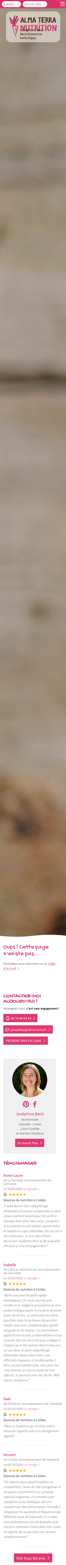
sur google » (31, 1189)
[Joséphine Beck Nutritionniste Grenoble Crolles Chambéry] (29, 1096)
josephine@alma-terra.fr (25, 1029)
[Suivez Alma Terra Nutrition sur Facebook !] (35, 1104)
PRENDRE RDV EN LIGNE (24, 1041)
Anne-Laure (13, 1175)
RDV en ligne (32, 4)
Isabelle (9, 1264)
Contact (9, 4)
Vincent (9, 1454)
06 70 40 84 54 (18, 1018)
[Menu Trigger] (62, 3)
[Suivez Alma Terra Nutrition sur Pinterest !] (26, 1104)
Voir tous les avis (30, 1558)
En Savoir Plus (28, 1143)
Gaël (7, 1398)
